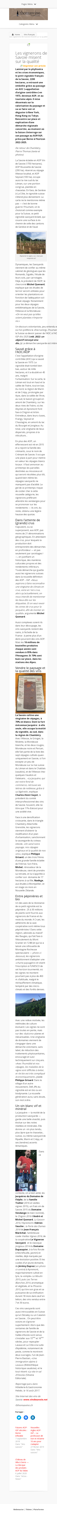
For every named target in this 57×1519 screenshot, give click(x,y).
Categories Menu (26, 24)
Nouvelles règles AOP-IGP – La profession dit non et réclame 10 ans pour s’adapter (37, 1435)
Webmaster (18, 1509)
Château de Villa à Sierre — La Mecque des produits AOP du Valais (22, 1465)
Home (17, 34)
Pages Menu (27, 4)
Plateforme (38, 1509)
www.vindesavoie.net (35, 1399)
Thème (29, 1509)
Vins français (29, 34)
